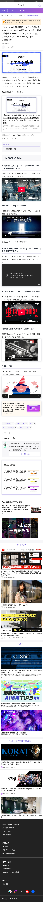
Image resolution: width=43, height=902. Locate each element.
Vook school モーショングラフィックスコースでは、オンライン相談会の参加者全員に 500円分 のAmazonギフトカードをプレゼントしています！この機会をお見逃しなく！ (14, 407)
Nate (17, 299)
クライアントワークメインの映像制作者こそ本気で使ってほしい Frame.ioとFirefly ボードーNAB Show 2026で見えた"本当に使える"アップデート (16, 510)
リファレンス (22, 424)
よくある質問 (7, 835)
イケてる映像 (18, 15)
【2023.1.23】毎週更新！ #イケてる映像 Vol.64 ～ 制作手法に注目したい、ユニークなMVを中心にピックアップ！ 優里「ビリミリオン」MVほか (21, 119)
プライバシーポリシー (10, 850)
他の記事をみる (25, 454)
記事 (4, 11)
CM (32, 424)
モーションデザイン (10, 428)
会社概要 (5, 884)
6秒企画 (5, 77)
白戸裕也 (31, 77)
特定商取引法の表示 (9, 853)
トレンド (9, 15)
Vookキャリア (36, 1)
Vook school (21, 1)
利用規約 (5, 846)
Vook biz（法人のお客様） (11, 872)
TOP (2, 15)
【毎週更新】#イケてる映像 (24, 443)
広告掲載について (8, 828)
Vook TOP (7, 1)
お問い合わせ (7, 831)
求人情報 (22, 11)
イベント (12, 11)
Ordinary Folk (8, 374)
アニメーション (25, 428)
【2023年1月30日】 (11, 149)
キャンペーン (34, 11)
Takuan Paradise (29, 299)
